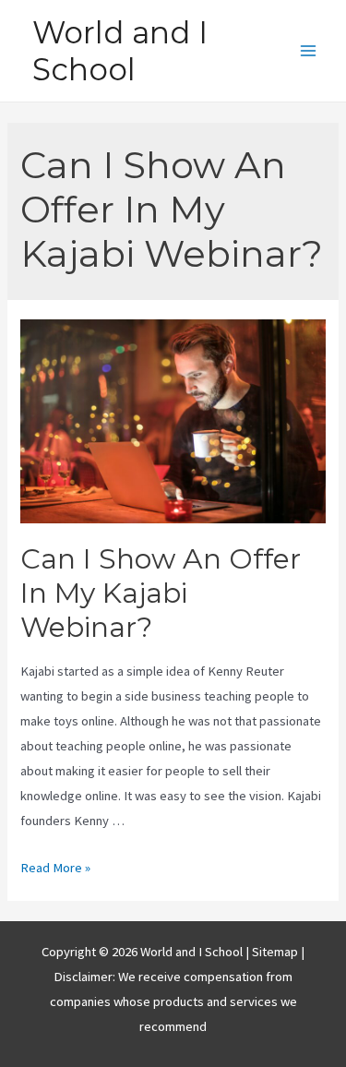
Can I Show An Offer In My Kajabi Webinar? (160, 593)
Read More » (55, 867)
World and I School (120, 51)
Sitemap (276, 951)
